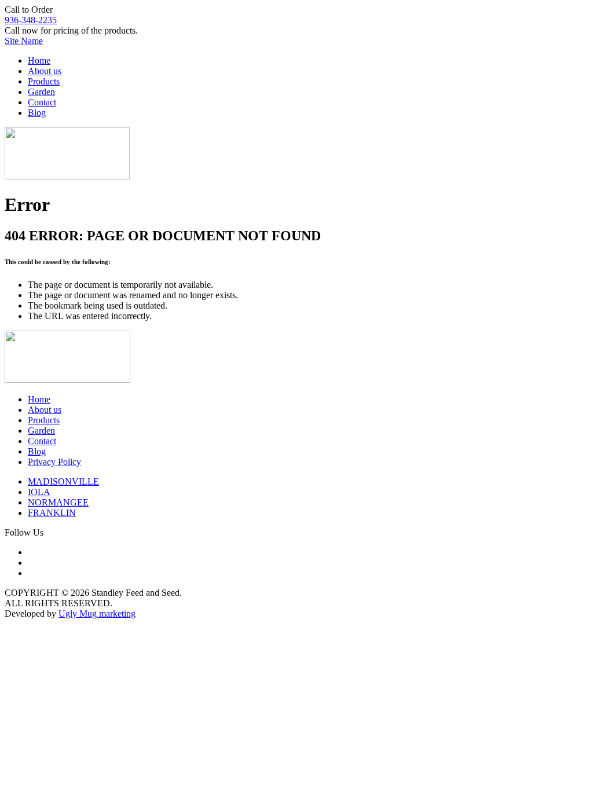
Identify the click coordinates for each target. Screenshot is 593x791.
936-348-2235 (31, 20)
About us (44, 71)
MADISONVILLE (63, 481)
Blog (37, 113)
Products (44, 81)
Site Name (24, 41)
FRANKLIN (52, 513)
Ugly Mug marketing (97, 613)
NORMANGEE (58, 502)
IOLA (39, 492)
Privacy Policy (54, 462)
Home (39, 60)
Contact (42, 102)
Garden (41, 92)
